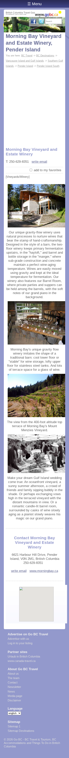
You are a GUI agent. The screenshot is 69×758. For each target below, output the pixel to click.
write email (39, 162)
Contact (12, 682)
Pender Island (25, 66)
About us (13, 673)
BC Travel (26, 55)
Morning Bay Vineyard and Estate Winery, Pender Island (34, 43)
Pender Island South (48, 66)
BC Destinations (45, 55)
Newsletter (14, 686)
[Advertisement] (34, 105)
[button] (36, 601)
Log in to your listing (20, 643)
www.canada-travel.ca (21, 660)
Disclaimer (14, 700)
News (11, 691)
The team (14, 678)
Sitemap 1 (14, 726)
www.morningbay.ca (44, 571)
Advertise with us (18, 638)
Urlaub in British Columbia (24, 656)
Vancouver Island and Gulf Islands (25, 60)
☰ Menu (34, 4)
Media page (15, 696)
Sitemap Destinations (21, 730)
